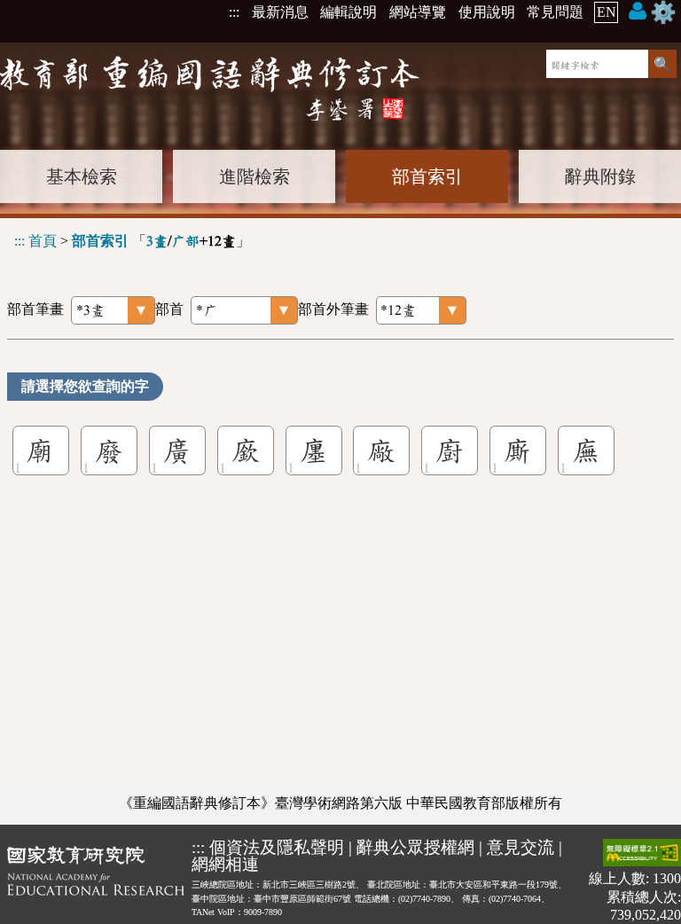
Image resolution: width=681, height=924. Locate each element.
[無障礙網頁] (642, 854)
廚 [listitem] (449, 450)
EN (606, 12)
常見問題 (555, 12)
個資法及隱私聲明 (276, 847)
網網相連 (225, 864)
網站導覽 (417, 12)
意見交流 (520, 847)
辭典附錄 (600, 176)
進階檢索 (254, 176)
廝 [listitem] (518, 450)
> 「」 (132, 240)
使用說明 (486, 12)
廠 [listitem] (381, 450)
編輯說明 (348, 12)
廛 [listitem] (314, 450)
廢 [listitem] (109, 450)
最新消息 (280, 12)
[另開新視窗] (95, 881)
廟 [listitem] (41, 450)
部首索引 (427, 176)
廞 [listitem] (245, 450)
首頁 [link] (42, 240)
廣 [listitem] (177, 450)
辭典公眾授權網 (415, 847)
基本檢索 (81, 176)
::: (234, 12)
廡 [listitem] (586, 450)
